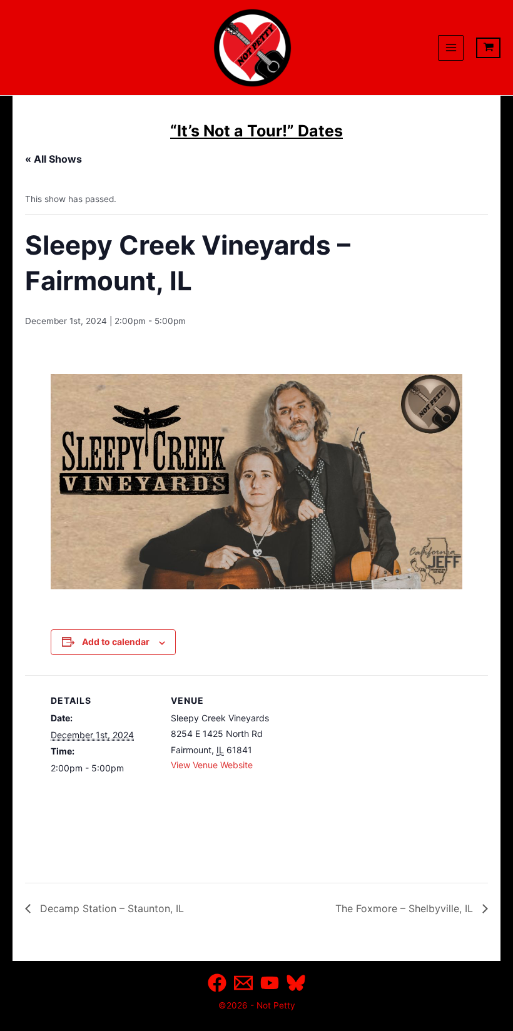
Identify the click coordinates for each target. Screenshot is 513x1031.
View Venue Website (212, 764)
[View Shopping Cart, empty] (488, 48)
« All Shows (53, 159)
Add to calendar (116, 641)
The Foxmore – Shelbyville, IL (405, 908)
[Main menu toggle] (451, 48)
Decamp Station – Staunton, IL (110, 908)
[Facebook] (217, 982)
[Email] (243, 982)
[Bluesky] (296, 982)
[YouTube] (269, 982)
